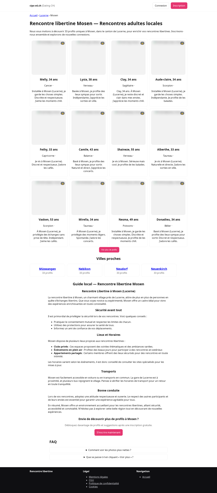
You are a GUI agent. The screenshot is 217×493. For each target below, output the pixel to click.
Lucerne (43, 15)
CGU (91, 480)
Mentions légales (98, 477)
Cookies (93, 486)
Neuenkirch (159, 269)
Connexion (161, 5)
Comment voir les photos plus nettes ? (109, 450)
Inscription (179, 5)
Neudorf (122, 269)
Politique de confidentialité (104, 483)
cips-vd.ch (42, 5)
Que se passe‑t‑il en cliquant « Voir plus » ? (109, 457)
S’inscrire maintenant (108, 432)
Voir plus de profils (109, 250)
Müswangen (47, 269)
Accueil (33, 15)
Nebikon (84, 269)
